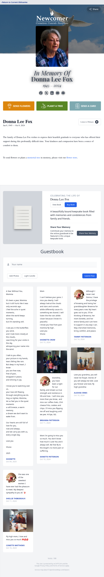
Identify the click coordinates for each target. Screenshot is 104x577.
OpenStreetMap (54, 570)
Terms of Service (59, 566)
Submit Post (89, 276)
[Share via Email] (57, 93)
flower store (71, 157)
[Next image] (64, 361)
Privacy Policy (45, 566)
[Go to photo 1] (51, 371)
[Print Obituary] (63, 93)
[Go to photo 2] (52, 371)
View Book (57, 204)
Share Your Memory (87, 233)
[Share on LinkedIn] (52, 93)
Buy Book (71, 204)
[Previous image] (39, 361)
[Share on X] (46, 93)
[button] (18, 520)
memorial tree (33, 157)
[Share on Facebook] (41, 93)
